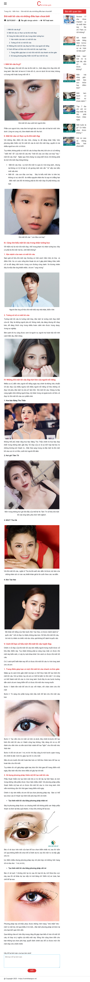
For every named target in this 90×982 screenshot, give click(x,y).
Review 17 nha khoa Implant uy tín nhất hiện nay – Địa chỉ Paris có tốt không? (81, 24)
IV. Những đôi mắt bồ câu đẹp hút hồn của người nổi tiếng (28, 46)
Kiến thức (16, 11)
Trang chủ (7, 11)
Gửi (31, 970)
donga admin (32, 20)
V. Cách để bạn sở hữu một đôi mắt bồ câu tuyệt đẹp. (27, 49)
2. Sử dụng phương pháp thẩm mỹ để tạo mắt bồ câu (28, 56)
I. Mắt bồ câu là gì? (14, 30)
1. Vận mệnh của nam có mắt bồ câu (22, 39)
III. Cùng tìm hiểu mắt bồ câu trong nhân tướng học (25, 36)
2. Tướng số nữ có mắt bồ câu (20, 43)
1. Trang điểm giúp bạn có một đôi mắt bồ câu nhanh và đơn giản (33, 53)
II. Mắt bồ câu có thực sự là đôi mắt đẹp (22, 33)
